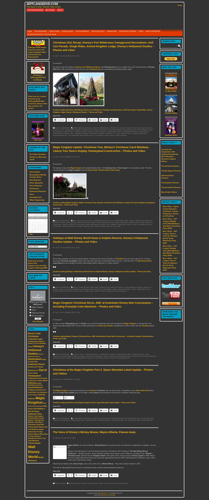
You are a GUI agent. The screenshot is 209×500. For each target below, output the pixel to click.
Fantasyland (34, 375)
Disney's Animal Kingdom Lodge (140, 128)
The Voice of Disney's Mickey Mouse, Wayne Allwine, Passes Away (94, 432)
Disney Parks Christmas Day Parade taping (104, 170)
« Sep (30, 234)
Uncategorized (40, 31)
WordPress (104, 495)
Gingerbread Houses (133, 287)
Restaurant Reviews (127, 31)
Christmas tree (95, 69)
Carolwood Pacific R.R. (104, 220)
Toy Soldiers (130, 420)
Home (30, 31)
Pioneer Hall (68, 133)
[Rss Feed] (171, 305)
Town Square (83, 226)
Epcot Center (33, 373)
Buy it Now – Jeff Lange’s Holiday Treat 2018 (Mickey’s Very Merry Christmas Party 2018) (171, 250)
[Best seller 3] (171, 133)
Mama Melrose (88, 289)
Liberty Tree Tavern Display (102, 222)
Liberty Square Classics (171, 171)
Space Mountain (41, 434)
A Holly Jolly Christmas (83, 354)
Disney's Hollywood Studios (36, 350)
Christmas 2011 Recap (82, 128)
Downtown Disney (36, 364)
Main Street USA (142, 390)
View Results (38, 321)
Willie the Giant (114, 226)
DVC (37, 370)
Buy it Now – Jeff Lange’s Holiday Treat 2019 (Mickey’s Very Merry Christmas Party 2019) (171, 223)
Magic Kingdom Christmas (115, 356)
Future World (42, 380)
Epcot (34, 310)
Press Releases (97, 31)
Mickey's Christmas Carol (111, 131)
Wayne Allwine (122, 483)
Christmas (33, 336)
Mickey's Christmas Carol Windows (83, 224)
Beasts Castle (34, 333)
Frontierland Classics (170, 166)
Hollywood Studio (38, 313)
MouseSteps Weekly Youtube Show (42, 34)
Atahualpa (112, 495)
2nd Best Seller (171, 113)
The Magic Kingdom (60, 390)
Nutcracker (91, 420)
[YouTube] (171, 299)
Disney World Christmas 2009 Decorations (117, 418)
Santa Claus (32, 431)
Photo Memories (82, 31)
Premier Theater (82, 133)
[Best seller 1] (171, 89)
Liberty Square (32, 394)
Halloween (32, 383)
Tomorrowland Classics (171, 187)
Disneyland (34, 359)
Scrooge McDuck (139, 133)
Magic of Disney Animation (70, 289)
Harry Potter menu (94, 356)
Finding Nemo (32, 380)
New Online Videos (169, 192)
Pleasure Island (37, 429)
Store (140, 31)
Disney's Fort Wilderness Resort (67, 130)
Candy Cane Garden (105, 326)
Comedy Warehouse (100, 128)
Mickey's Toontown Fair (36, 420)
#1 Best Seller (171, 91)
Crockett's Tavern (118, 128)
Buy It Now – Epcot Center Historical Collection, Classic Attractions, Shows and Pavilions (171, 211)
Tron (86, 291)
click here (38, 140)
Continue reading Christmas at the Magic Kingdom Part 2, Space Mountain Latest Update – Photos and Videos (94, 402)
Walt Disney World (34, 452)
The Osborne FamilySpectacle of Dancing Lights (89, 135)
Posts (180, 5)
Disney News (54, 31)
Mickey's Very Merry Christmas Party (115, 224)
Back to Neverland (81, 287)
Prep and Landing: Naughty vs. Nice (105, 133)
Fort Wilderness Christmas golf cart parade (127, 130)
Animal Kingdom (38, 316)
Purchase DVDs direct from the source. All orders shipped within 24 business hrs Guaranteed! (37, 52)
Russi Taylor (109, 483)
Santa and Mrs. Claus (127, 289)
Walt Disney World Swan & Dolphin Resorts (108, 291)
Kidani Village (93, 131)
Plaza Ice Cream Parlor (120, 358)
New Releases (67, 31)
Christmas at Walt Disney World (130, 354)
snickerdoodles (60, 135)
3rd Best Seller (171, 135)
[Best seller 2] (171, 111)
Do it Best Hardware (38, 154)
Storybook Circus (35, 438)
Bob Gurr (94, 287)
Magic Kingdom (37, 307)
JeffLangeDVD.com (42, 4)
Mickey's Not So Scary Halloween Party (36, 411)
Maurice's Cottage (137, 222)
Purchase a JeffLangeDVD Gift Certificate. (38, 77)
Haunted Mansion (35, 387)
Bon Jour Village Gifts (83, 220)
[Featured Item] (38, 138)
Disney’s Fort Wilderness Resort (88, 67)
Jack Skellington (42, 392)
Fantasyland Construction (37, 378)
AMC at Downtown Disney (105, 354)
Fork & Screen (79, 356)
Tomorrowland (34, 443)
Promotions (112, 31)
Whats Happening (153, 31)
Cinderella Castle (35, 339)
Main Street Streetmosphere (73, 358)
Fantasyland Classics (170, 183)
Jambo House (80, 131)
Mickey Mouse (75, 483)
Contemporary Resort (36, 341)
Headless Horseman (35, 390)
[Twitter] (171, 287)
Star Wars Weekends (34, 436)
